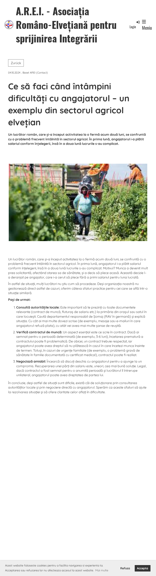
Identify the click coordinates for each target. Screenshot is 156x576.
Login (133, 26)
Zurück (16, 63)
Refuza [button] (125, 568)
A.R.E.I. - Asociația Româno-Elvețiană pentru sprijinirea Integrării (66, 24)
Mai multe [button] (101, 570)
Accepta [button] (142, 568)
